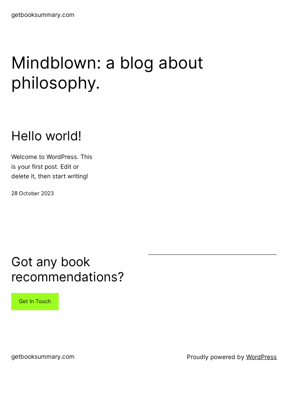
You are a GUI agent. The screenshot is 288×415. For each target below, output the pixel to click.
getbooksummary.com (42, 14)
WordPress (261, 356)
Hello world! (46, 135)
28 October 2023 (32, 193)
